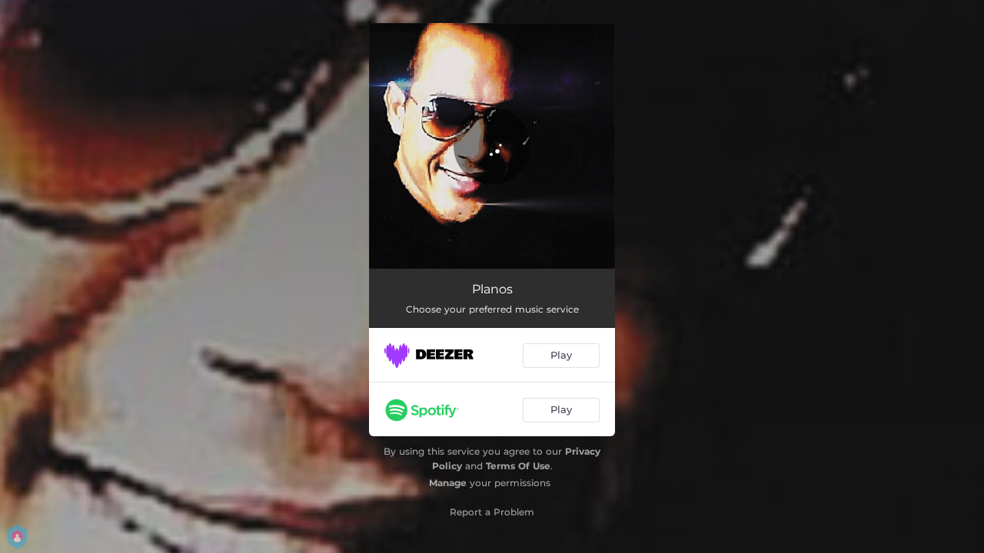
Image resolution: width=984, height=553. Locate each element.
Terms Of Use (518, 466)
